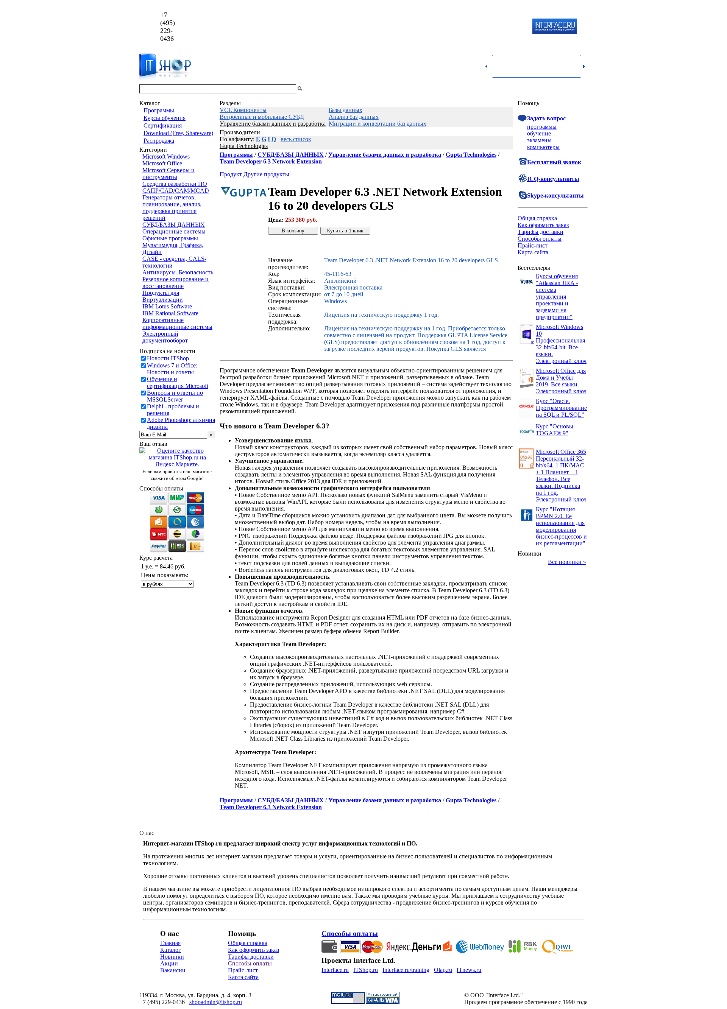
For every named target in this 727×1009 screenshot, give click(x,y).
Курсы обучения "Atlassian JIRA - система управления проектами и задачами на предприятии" (557, 296)
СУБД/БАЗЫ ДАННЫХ (173, 224)
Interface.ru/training (405, 970)
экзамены (539, 140)
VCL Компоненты (243, 110)
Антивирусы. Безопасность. (178, 272)
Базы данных (345, 110)
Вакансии (173, 970)
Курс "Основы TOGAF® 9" (554, 429)
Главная (170, 943)
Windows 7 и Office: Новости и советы (172, 368)
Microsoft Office (162, 163)
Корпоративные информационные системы (177, 323)
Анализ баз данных (354, 117)
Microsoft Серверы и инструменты (168, 173)
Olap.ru (443, 970)
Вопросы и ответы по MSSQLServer (175, 396)
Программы (159, 110)
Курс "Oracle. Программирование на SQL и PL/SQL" (561, 408)
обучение (539, 133)
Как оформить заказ (543, 225)
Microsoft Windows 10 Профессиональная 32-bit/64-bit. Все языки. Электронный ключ (561, 344)
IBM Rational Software (170, 313)
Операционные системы (174, 231)
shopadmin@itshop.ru (460, 26)
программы (542, 126)
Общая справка (537, 218)
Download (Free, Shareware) (178, 133)
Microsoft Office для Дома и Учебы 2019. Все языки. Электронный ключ (561, 380)
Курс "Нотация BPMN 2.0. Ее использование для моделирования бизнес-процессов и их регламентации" (561, 526)
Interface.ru (335, 970)
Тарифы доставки (540, 232)
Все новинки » (567, 562)
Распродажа (159, 140)
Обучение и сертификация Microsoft (177, 382)
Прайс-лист (533, 245)
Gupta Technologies (244, 146)
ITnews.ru (469, 970)
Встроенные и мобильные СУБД (262, 117)
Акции (169, 963)
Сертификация (163, 125)
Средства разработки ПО (174, 184)
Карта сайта (533, 252)
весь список (296, 139)
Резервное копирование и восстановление (175, 282)
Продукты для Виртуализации (162, 296)
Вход (581, 89)
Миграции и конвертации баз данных (377, 123)
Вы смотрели (316, 88)
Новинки (172, 956)
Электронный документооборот (165, 337)
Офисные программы (170, 238)
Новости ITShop (168, 358)
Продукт (231, 174)
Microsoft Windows (166, 156)
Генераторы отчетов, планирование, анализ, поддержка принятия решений (171, 207)
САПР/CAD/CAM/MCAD (175, 190)
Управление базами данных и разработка (273, 123)
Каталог (170, 950)
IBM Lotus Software (167, 306)
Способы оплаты (540, 238)
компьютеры (543, 147)
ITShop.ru (365, 970)
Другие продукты (266, 174)
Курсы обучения (165, 118)
